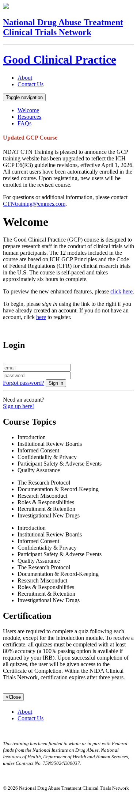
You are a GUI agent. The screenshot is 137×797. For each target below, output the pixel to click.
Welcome (28, 110)
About (25, 78)
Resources (29, 117)
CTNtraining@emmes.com (34, 204)
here (41, 317)
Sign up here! (18, 406)
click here (121, 291)
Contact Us (30, 84)
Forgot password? (23, 383)
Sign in (56, 383)
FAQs (24, 123)
